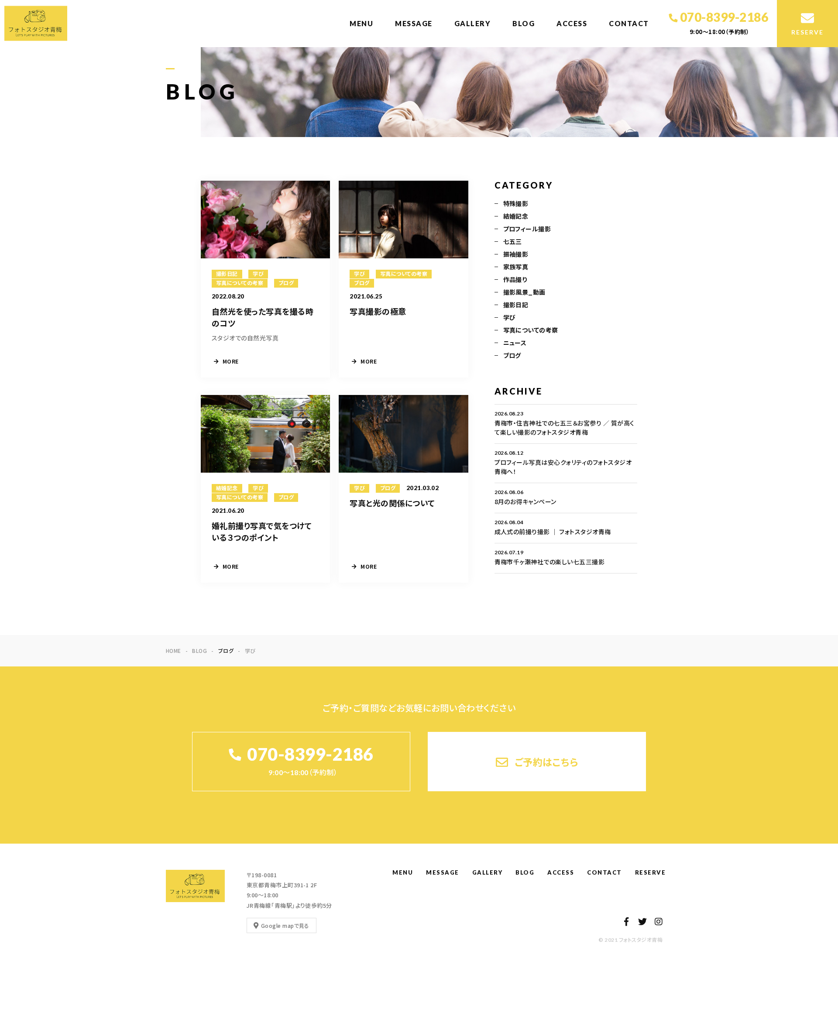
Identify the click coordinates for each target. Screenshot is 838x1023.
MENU (361, 23)
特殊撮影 (516, 203)
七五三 (512, 241)
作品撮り (515, 279)
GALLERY (472, 23)
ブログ (512, 355)
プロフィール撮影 (527, 228)
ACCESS (571, 23)
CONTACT (629, 23)
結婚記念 (516, 216)
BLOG (523, 23)
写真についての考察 (530, 330)
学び (509, 317)
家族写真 (516, 266)
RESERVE (650, 872)
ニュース (515, 342)
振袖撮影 (516, 254)
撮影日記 (516, 304)
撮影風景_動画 (524, 292)
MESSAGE (414, 23)
